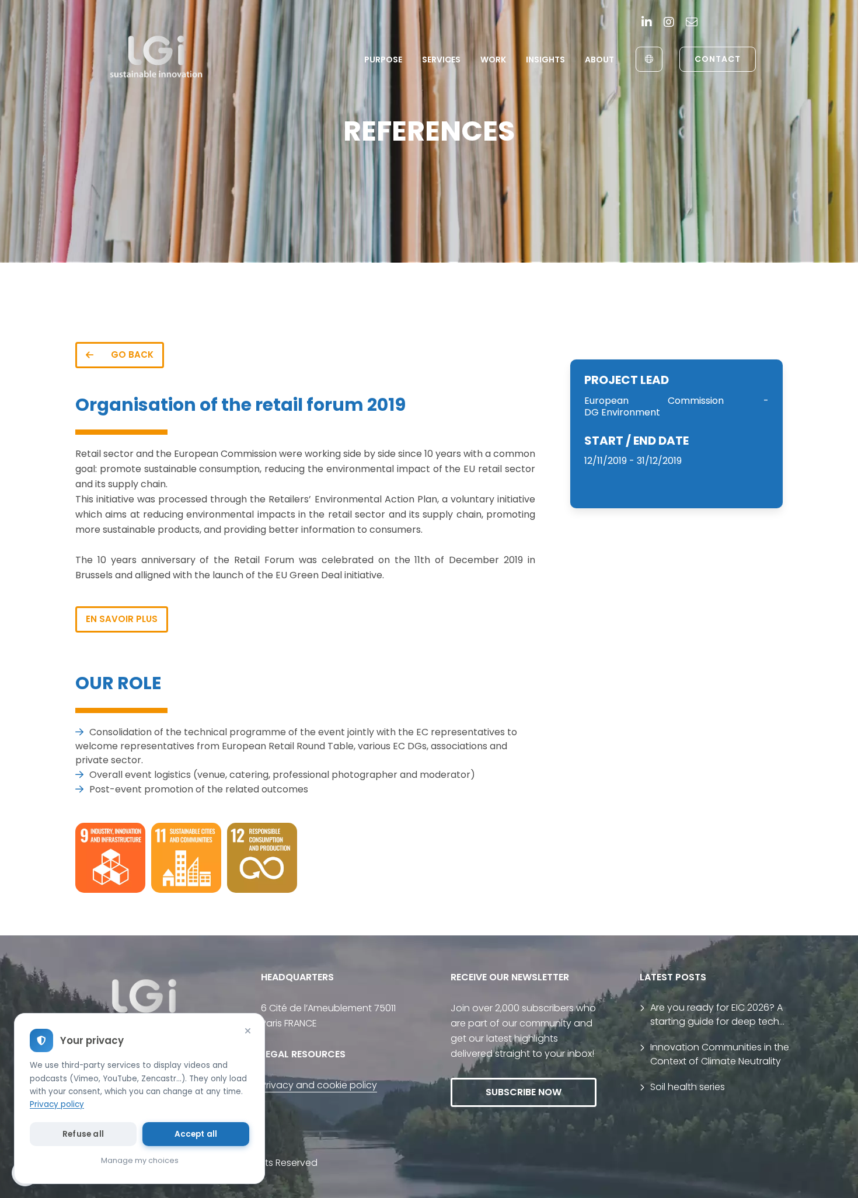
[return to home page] (157, 59)
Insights (545, 59)
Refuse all (83, 1134)
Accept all (196, 1134)
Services (441, 59)
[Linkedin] (646, 22)
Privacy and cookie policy (319, 1085)
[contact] (691, 22)
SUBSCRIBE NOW (523, 1092)
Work (493, 59)
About (599, 59)
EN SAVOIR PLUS (122, 619)
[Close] (247, 1030)
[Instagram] (669, 22)
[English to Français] (649, 59)
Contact (718, 59)
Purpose (383, 59)
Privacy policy (57, 1104)
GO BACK (132, 354)
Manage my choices (140, 1160)
